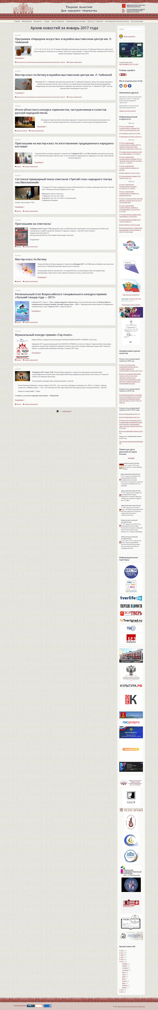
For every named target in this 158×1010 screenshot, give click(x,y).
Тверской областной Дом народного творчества (131, 1006)
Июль (124, 974)
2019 (122, 957)
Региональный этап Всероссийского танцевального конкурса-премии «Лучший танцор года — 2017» (61, 295)
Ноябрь (124, 966)
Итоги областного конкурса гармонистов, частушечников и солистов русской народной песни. (60, 111)
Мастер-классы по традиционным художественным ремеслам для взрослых (38, 62)
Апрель (124, 981)
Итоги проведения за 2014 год (130, 417)
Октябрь (125, 968)
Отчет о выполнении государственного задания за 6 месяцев (129, 168)
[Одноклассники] (126, 86)
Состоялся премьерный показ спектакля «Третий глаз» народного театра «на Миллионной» (63, 180)
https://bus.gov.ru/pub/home (131, 295)
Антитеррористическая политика (117, 21)
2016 (122, 990)
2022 (122, 950)
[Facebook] (130, 86)
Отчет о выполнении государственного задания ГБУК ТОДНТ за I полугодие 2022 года (129, 128)
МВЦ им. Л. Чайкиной (95, 21)
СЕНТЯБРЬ (131, 458)
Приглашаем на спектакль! (33, 223)
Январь (124, 987)
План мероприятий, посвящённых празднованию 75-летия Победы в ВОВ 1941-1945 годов (130, 230)
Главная (17, 21)
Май (123, 979)
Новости (62, 62)
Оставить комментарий (75, 62)
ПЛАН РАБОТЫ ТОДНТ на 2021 (130, 173)
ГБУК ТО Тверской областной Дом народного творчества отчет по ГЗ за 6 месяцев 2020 (130, 200)
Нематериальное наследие (76, 21)
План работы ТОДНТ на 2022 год (131, 136)
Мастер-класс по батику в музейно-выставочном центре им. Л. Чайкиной (63, 75)
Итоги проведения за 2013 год (130, 414)
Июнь (124, 976)
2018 (122, 959)
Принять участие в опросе (127, 111)
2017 (122, 961)
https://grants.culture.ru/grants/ (131, 305)
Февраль (125, 985)
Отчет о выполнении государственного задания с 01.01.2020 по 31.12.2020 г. (128, 186)
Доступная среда (137, 21)
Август (124, 972)
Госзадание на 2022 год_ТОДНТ (131, 133)
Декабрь (124, 964)
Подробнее (19, 58)
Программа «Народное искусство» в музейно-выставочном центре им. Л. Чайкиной (63, 40)
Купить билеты (129, 36)
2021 (122, 953)
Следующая (66, 411)
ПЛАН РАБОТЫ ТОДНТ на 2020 (130, 225)
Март (124, 983)
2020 (122, 955)
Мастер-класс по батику (30, 259)
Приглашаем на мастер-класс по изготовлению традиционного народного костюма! (64, 144)
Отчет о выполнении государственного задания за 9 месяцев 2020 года (129, 193)
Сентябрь (125, 970)
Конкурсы (19, 130)
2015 (122, 992)
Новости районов (57, 21)
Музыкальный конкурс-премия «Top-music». (44, 335)
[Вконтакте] (121, 86)
